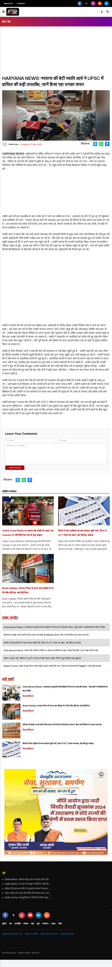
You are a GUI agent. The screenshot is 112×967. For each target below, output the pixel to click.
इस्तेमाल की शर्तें (67, 933)
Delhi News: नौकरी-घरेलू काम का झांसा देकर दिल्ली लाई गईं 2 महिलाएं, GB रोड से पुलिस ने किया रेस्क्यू (28, 879)
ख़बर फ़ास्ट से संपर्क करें (12, 933)
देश (8, 21)
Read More (28, 695)
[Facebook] (79, 3)
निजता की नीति (31, 933)
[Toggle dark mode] (102, 12)
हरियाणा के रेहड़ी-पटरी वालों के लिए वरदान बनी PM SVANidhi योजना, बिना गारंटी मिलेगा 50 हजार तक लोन (62, 724)
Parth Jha (13, 144)
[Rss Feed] (47, 915)
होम (3, 21)
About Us (8, 3)
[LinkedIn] (106, 3)
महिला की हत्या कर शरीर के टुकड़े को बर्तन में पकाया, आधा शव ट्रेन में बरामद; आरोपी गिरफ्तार (28, 888)
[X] (86, 3)
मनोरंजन (45, 923)
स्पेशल (25, 923)
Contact (21, 3)
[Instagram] (93, 3)
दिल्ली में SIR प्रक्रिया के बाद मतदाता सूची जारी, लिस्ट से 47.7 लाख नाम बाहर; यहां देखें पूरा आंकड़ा (82, 532)
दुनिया (4, 923)
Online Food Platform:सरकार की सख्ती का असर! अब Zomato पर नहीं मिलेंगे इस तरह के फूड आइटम (27, 532)
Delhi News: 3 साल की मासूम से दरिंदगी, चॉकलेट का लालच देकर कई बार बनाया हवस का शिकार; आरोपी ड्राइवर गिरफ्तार (28, 883)
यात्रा (53, 923)
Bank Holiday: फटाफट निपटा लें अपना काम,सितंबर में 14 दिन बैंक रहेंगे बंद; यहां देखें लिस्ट (28, 590)
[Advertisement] (56, 53)
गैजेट (60, 923)
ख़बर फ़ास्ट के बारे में (49, 933)
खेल (32, 923)
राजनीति (18, 923)
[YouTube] (99, 3)
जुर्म (3, 872)
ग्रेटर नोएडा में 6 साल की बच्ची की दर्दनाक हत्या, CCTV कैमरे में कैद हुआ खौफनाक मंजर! (28, 892)
